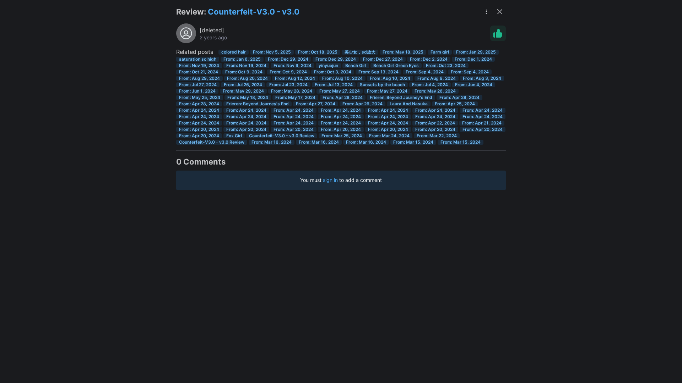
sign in (330, 180)
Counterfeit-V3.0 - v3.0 (253, 11)
